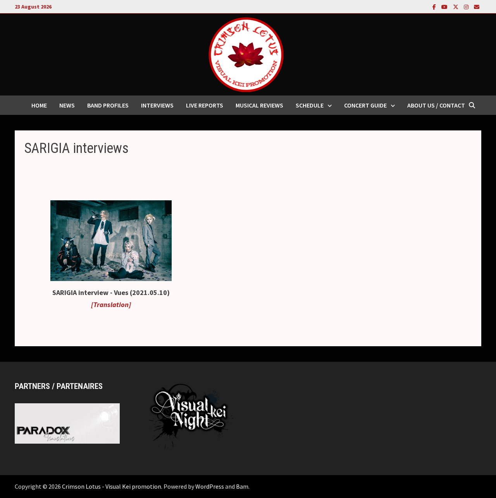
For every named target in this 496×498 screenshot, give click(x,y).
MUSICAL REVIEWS (259, 105)
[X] (456, 6)
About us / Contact (436, 105)
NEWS (67, 105)
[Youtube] (445, 6)
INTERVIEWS (157, 105)
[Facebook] (435, 6)
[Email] (476, 6)
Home (39, 105)
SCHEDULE (310, 105)
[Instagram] (467, 6)
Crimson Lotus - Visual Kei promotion (111, 486)
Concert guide (365, 105)
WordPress (209, 486)
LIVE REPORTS (204, 105)
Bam (242, 486)
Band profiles (108, 105)
